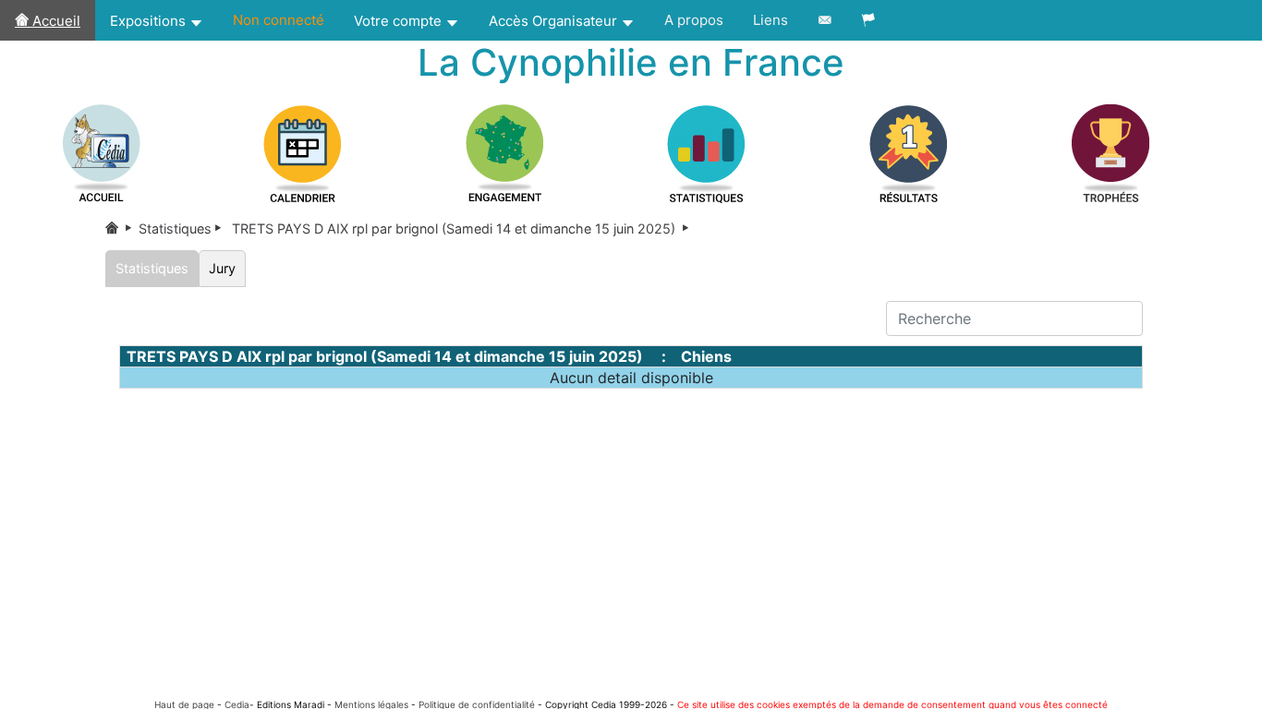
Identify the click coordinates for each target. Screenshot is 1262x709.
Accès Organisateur (555, 21)
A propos (693, 20)
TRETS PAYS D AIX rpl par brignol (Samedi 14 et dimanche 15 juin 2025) (462, 228)
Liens (770, 20)
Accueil (54, 21)
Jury (222, 268)
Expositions (149, 21)
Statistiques (183, 228)
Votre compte (399, 21)
